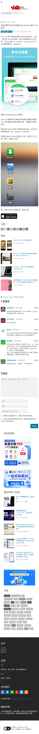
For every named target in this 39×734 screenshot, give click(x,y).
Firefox (29, 599)
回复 (36, 308)
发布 (2, 665)
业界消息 (15, 609)
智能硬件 (13, 619)
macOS (7, 606)
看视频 (19, 622)
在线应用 (12, 612)
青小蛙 (26, 31)
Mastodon (15, 699)
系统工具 (20, 625)
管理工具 (7, 625)
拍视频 (7, 619)
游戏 (6, 622)
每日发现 (29, 619)
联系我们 (3, 650)
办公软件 (29, 609)
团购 (6, 612)
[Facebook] (2, 692)
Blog (15, 599)
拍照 (29, 615)
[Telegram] (7, 692)
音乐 (31, 629)
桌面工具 (21, 619)
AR (23, 596)
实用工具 (7, 615)
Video (13, 606)
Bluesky (21, 699)
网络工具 (27, 625)
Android (7, 596)
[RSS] (26, 692)
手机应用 (22, 615)
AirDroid (4, 37)
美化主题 (7, 629)
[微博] (17, 692)
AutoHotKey (8, 599)
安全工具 (27, 612)
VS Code (24, 606)
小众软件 (13, 727)
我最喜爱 (15, 615)
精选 (13, 625)
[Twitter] (21, 692)
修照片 (22, 609)
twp (11, 297)
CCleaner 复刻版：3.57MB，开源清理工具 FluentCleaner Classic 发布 (25, 541)
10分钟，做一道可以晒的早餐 (22, 240)
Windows (7, 609)
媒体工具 (20, 612)
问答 (26, 629)
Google (7, 602)
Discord (28, 699)
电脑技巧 (12, 622)
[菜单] (2, 2)
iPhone (10, 31)
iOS (2, 31)
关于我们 (3, 648)
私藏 (25, 622)
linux (29, 602)
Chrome (22, 599)
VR (18, 606)
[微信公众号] (12, 692)
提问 (2, 674)
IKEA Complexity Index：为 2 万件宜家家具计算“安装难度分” (25, 527)
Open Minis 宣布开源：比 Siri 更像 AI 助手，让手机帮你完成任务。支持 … (25, 555)
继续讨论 (3, 652)
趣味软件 (20, 629)
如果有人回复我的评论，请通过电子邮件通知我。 (18, 416)
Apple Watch (16, 596)
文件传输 (16, 297)
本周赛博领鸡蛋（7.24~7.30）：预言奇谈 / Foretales (24, 513)
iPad (5, 31)
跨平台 (22, 297)
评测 (13, 629)
